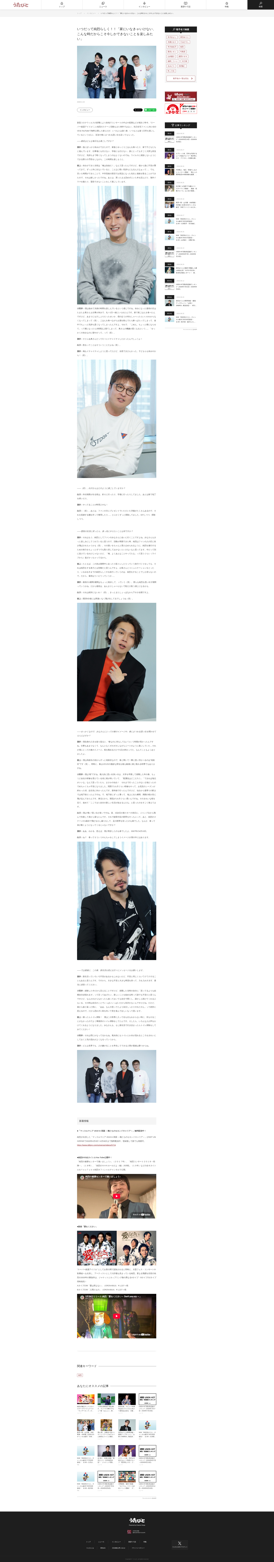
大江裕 (184, 61)
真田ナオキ (183, 56)
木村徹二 (182, 66)
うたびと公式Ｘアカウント (180, 1547)
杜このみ (171, 71)
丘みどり (171, 66)
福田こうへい (173, 61)
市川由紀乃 (172, 47)
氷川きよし (172, 37)
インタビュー (91, 13)
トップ (79, 13)
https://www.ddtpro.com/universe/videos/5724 (96, 1145)
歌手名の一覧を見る (181, 78)
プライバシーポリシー (138, 1548)
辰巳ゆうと (184, 37)
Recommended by (147, 1498)
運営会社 (103, 1548)
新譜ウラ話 (132, 1542)
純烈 (80, 1375)
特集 (145, 1542)
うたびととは (90, 1548)
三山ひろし (184, 42)
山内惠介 (171, 56)
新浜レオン (172, 52)
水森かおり (172, 42)
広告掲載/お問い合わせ (118, 1548)
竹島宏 (182, 52)
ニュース (101, 1542)
